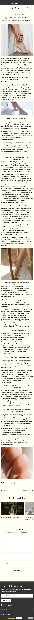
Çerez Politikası (11, 618)
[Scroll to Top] (31, 611)
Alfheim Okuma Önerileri (17, 14)
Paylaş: (3, 483)
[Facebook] (8, 483)
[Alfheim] (17, 8)
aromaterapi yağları (6, 400)
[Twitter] (14, 483)
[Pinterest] (11, 483)
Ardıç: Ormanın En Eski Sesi (10, 517)
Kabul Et (19, 618)
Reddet (25, 618)
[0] (31, 8)
